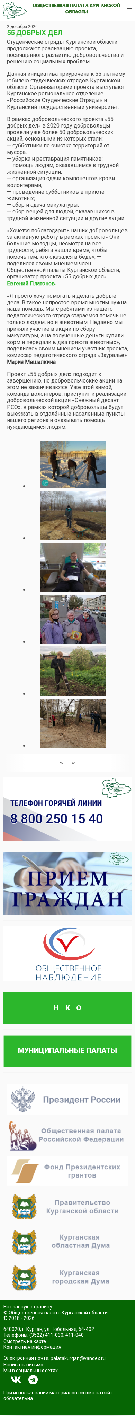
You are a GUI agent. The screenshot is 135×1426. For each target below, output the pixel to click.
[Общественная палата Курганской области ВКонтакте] (15, 1380)
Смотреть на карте (24, 1341)
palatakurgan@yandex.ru (78, 1358)
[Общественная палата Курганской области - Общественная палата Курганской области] (14, 10)
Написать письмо (23, 1364)
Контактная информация (32, 1347)
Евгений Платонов (31, 283)
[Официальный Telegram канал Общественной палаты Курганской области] (33, 1380)
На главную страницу (27, 1307)
